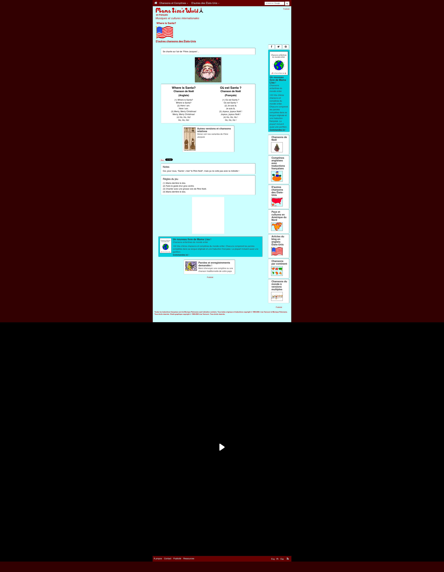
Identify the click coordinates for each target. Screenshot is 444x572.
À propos (158, 558)
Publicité (177, 558)
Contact (167, 558)
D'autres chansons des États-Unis (176, 41)
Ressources (188, 558)
